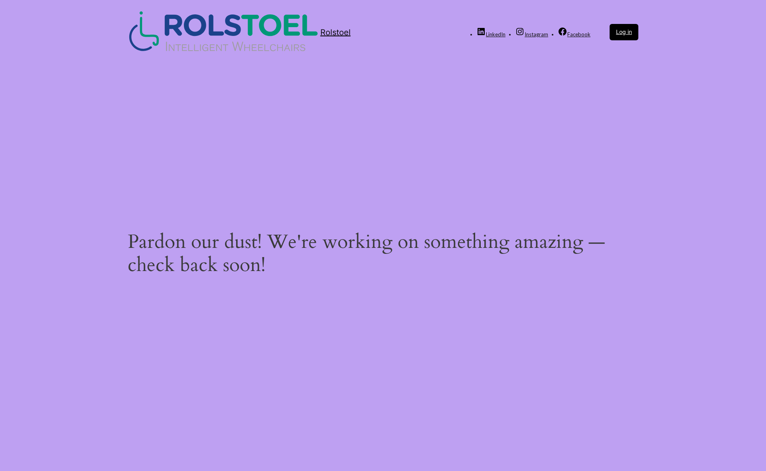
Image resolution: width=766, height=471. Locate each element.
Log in (624, 31)
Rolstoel (335, 32)
